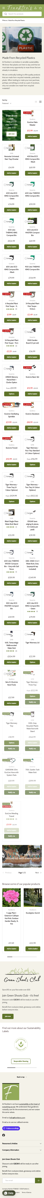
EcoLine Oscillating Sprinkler (11, 415)
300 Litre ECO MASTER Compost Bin (12, 606)
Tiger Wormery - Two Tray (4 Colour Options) (32, 487)
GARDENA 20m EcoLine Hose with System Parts (12, 772)
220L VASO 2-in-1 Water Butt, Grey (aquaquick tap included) (32, 565)
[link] (8, 872)
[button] (40, 7)
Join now (12, 134)
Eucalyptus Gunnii (33, 913)
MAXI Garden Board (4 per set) (32, 341)
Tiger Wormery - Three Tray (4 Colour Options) (11, 487)
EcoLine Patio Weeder (32, 123)
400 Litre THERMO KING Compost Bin (11, 232)
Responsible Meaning (21, 1061)
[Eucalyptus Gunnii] (33, 897)
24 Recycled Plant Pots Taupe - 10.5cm (32, 306)
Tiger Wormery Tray (11, 724)
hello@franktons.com (17, 1118)
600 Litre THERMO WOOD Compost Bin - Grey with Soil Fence (11, 565)
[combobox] (22, 14)
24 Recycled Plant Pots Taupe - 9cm (11, 341)
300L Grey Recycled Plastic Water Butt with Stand (32, 727)
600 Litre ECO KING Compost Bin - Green (32, 606)
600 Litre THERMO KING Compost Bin (32, 194)
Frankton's (26, 1189)
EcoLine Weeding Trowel (11, 814)
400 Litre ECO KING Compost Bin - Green (11, 196)
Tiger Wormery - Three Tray (32, 683)
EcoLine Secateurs (32, 414)
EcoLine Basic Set (32, 377)
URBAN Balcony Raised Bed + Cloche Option (11, 379)
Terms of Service (26, 1192)
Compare (9, 148)
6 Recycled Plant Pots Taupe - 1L (11, 304)
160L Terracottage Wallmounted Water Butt (11, 645)
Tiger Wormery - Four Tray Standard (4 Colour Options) (32, 450)
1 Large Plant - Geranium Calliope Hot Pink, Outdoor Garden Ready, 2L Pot (12, 918)
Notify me (32, 702)
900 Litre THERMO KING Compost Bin (32, 268)
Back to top (21, 1077)
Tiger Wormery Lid (32, 643)
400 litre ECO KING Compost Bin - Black (32, 159)
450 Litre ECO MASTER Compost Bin (32, 232)
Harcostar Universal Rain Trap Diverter (11, 157)
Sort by (4, 100)
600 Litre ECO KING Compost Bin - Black (11, 269)
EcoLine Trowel (11, 448)
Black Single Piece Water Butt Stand (11, 522)
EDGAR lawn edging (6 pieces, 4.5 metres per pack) (32, 525)
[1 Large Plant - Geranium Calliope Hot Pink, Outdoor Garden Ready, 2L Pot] (11, 897)
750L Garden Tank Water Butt (32, 771)
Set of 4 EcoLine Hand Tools (11, 683)
